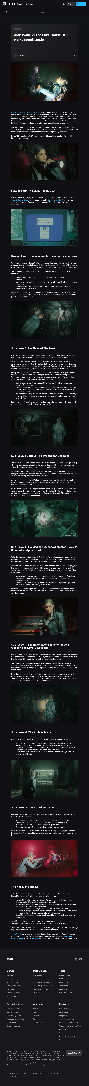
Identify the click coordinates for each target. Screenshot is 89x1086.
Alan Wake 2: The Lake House (23, 112)
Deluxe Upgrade (54, 200)
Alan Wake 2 (16, 934)
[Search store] (6, 12)
